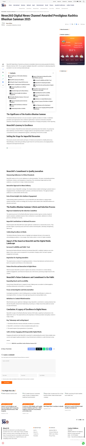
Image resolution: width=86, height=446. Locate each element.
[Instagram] (79, 1)
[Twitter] (75, 1)
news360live (19, 343)
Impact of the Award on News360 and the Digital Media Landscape (41, 77)
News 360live (9, 23)
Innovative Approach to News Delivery (20, 90)
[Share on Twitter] (72, 24)
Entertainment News (65, 8)
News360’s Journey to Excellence (17, 79)
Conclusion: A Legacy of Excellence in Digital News (42, 102)
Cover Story (51, 8)
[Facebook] (74, 1)
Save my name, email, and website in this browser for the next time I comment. (18, 379)
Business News (22, 8)
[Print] (76, 24)
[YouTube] (77, 1)
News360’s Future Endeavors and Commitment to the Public (40, 89)
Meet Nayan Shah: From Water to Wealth (53, 406)
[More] (78, 24)
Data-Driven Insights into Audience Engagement (18, 94)
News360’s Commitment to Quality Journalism (20, 84)
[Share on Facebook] (70, 24)
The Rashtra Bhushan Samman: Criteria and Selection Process (18, 97)
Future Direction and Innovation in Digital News (43, 85)
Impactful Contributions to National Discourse (18, 105)
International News (44, 8)
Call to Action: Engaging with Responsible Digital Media (43, 108)
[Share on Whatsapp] (3, 75)
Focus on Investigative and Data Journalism (41, 96)
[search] (83, 1)
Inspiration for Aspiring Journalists (42, 82)
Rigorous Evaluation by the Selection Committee (18, 101)
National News (36, 8)
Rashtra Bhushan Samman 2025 (29, 343)
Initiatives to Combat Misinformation (43, 99)
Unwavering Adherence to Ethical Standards (18, 87)
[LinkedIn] (80, 1)
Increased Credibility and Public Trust (43, 80)
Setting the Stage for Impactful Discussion (19, 82)
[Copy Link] (74, 24)
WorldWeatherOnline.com (72, 63)
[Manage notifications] (3, 443)
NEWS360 (58, 8)
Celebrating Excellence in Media (18, 108)
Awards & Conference (7, 404)
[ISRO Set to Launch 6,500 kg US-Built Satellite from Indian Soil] (75, 399)
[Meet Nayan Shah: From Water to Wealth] (53, 399)
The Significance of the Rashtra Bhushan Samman (17, 76)
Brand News (29, 8)
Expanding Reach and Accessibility (42, 92)
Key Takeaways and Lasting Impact (42, 105)
